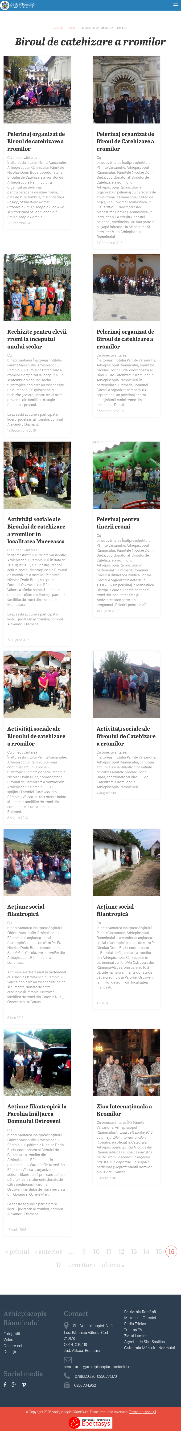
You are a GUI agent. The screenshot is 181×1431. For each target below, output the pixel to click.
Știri (72, 27)
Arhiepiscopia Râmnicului (25, 1317)
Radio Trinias (135, 1323)
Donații (10, 1351)
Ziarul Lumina (136, 1335)
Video (8, 1339)
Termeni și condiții (142, 1412)
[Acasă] (17, 4)
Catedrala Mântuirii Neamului (149, 1347)
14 (146, 1251)
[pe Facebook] (5, 1385)
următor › (81, 1264)
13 (134, 1251)
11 (108, 1251)
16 (171, 1251)
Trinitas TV (133, 1329)
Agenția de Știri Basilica (144, 1341)
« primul (17, 1251)
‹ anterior (48, 1251)
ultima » (112, 1264)
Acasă (58, 27)
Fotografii (12, 1333)
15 (159, 1251)
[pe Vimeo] (23, 1385)
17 (59, 1264)
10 (96, 1251)
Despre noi (13, 1345)
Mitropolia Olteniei (140, 1317)
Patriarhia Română (140, 1311)
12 (121, 1251)
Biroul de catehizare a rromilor (104, 27)
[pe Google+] (14, 1385)
